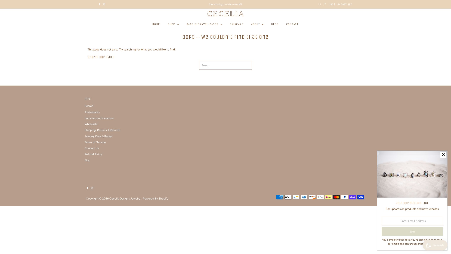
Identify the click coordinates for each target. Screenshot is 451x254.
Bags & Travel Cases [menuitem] (203, 24)
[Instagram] (104, 4)
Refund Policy (93, 154)
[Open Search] (319, 4)
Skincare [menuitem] (236, 24)
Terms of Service (95, 142)
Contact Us (92, 148)
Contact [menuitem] (292, 24)
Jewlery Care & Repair (98, 136)
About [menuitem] (256, 24)
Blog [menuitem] (275, 24)
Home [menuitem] (156, 24)
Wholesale (91, 124)
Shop (172, 24)
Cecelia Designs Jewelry (125, 198)
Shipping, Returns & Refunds (102, 130)
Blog (87, 160)
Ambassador (92, 112)
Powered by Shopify (155, 198)
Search (89, 106)
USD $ (332, 4)
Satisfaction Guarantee (99, 118)
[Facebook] (99, 4)
